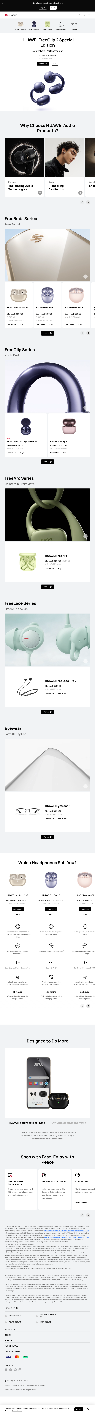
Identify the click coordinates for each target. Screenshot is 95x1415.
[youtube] (15, 1370)
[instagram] (20, 1370)
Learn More (43, 64)
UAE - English (11, 1381)
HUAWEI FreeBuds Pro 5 (17, 307)
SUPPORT (9, 1340)
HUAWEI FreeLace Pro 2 (60, 681)
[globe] (5, 1381)
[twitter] (10, 1370)
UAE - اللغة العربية (22, 1381)
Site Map (7, 1385)
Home (7, 1308)
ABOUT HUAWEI (12, 1346)
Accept (79, 1409)
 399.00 (66, 561)
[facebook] (6, 1370)
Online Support (81, 1203)
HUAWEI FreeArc (56, 556)
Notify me (62, 694)
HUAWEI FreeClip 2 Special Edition (47, 42)
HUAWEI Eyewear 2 (57, 806)
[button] (80, 15)
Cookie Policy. (17, 1411)
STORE (8, 1335)
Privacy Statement (31, 1385)
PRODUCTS (10, 1330)
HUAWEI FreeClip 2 (58, 441)
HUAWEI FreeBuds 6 (44, 307)
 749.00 (11, 317)
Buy (55, 64)
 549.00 (40, 317)
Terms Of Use (17, 1385)
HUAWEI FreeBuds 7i (74, 307)
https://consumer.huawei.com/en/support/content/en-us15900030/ (66, 1231)
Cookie (42, 1385)
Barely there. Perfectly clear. (47, 50)
